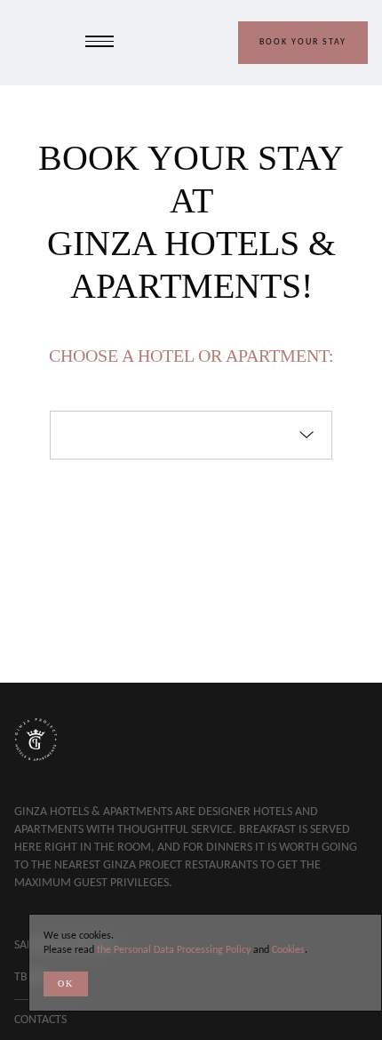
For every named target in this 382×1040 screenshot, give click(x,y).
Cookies (288, 950)
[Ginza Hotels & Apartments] (35, 42)
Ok (66, 983)
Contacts (40, 1020)
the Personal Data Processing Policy (174, 950)
